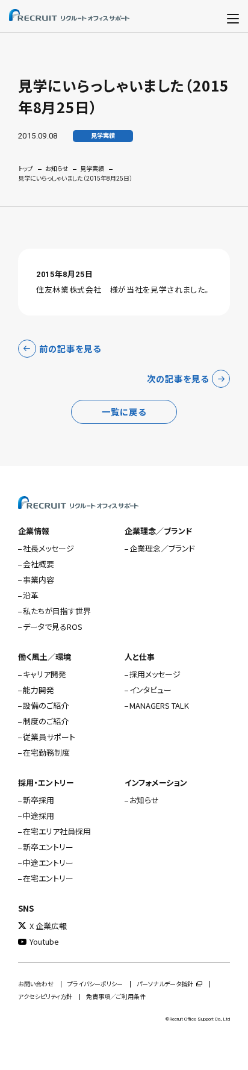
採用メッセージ (155, 674)
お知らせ (56, 169)
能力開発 (38, 689)
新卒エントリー (48, 847)
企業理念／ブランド (158, 531)
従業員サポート (49, 736)
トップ (25, 169)
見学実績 (92, 169)
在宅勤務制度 (46, 752)
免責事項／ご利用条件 (116, 997)
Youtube (44, 941)
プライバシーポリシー (95, 984)
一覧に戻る (124, 411)
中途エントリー (48, 862)
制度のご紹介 (46, 721)
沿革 (31, 595)
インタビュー (150, 689)
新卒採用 (38, 800)
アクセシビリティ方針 (45, 997)
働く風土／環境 (44, 656)
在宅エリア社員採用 (57, 831)
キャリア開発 (44, 674)
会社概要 (38, 564)
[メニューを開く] (233, 16)
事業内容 (38, 579)
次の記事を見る (178, 378)
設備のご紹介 (46, 705)
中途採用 (38, 815)
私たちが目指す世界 (57, 611)
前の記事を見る (70, 348)
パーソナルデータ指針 (165, 984)
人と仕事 (140, 656)
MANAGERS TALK (159, 705)
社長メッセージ (48, 548)
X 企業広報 (48, 926)
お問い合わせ (36, 984)
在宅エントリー (48, 878)
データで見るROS (52, 626)
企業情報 (33, 531)
